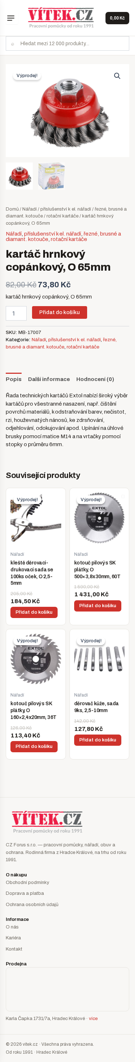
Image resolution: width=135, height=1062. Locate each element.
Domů (12, 209)
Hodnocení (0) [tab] (95, 379)
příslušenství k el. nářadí (65, 209)
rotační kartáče (62, 216)
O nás (12, 927)
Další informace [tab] (49, 379)
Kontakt (14, 949)
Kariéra (13, 937)
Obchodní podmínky (27, 882)
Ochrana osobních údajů (32, 904)
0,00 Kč (117, 18)
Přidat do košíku (59, 312)
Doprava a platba (25, 893)
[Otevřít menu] (12, 18)
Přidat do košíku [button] (34, 612)
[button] (117, 75)
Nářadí (29, 209)
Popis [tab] (14, 379)
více (93, 1018)
